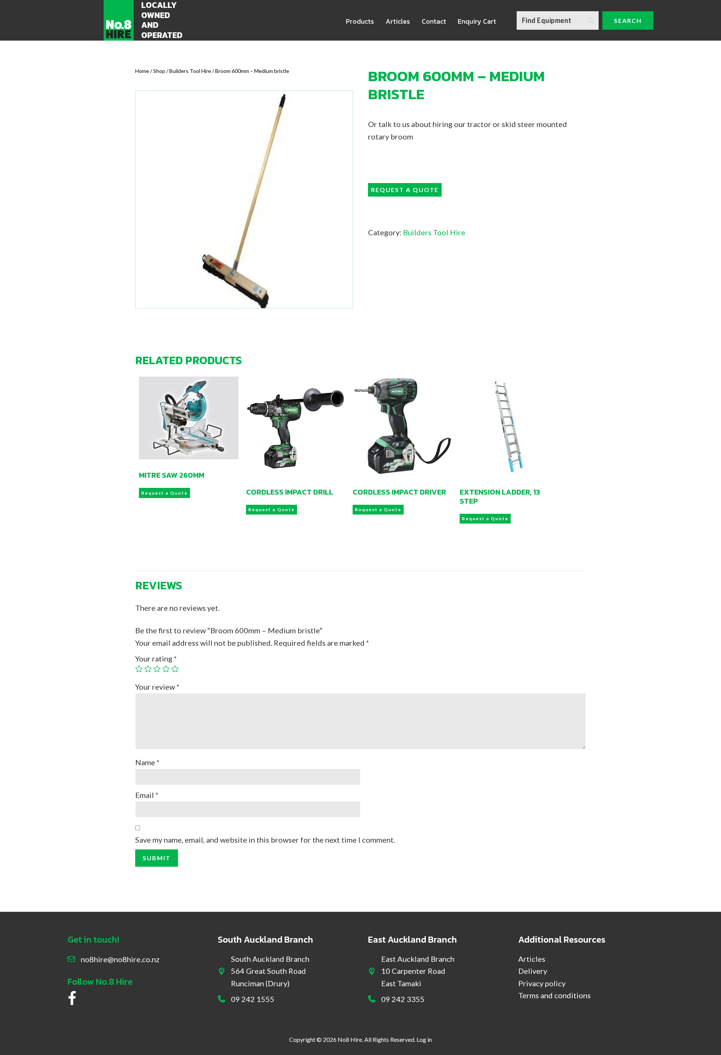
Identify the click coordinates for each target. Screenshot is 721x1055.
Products (360, 21)
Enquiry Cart (477, 21)
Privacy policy (542, 983)
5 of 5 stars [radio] (175, 668)
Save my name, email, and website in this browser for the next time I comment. (265, 839)
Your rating (156, 658)
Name (147, 762)
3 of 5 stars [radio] (157, 668)
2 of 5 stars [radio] (148, 668)
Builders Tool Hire (190, 71)
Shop (159, 71)
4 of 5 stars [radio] (166, 668)
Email (146, 794)
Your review (157, 686)
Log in (424, 1039)
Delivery (532, 970)
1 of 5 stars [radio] (139, 668)
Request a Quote (405, 189)
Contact (434, 21)
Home (142, 71)
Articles (398, 21)
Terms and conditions (554, 995)
